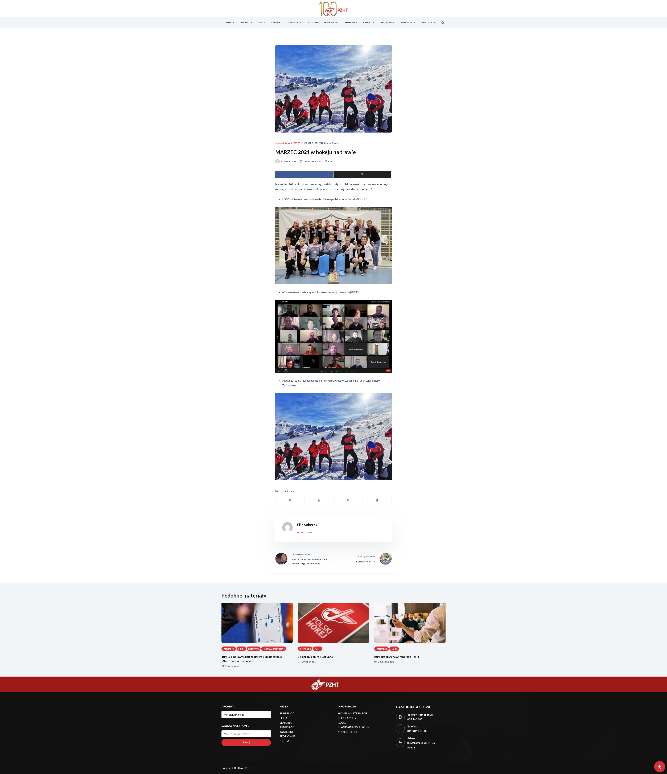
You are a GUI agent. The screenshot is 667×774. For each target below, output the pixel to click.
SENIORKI (276, 22)
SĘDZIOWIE (351, 22)
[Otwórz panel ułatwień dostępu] (659, 766)
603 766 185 (414, 719)
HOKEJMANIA (331, 22)
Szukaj (246, 742)
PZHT (228, 22)
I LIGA (262, 22)
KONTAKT (427, 22)
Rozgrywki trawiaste (274, 648)
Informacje (228, 648)
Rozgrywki (253, 648)
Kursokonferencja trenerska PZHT (396, 656)
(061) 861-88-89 (417, 730)
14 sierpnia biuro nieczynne (315, 656)
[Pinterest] (348, 500)
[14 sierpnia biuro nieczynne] (333, 623)
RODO (342, 722)
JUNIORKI (313, 22)
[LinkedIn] (377, 500)
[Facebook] (289, 500)
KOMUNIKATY (408, 22)
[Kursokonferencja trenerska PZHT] (410, 623)
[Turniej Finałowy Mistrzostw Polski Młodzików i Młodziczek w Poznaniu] (257, 623)
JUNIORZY (293, 22)
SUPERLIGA (247, 22)
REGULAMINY (387, 22)
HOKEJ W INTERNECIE (352, 713)
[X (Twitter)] (319, 500)
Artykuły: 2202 (304, 533)
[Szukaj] (442, 22)
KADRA (367, 22)
